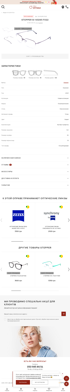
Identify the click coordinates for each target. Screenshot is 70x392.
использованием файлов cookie (36, 378)
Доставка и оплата (10, 178)
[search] (3, 7)
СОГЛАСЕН (23, 382)
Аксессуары (6, 172)
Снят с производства (35, 56)
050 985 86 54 (35, 366)
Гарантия (5, 185)
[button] (66, 378)
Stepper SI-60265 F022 (8, 12)
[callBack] (67, 7)
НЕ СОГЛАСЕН (40, 382)
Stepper (66, 82)
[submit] (63, 314)
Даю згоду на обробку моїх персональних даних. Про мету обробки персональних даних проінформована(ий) (33, 320)
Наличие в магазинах (11, 158)
